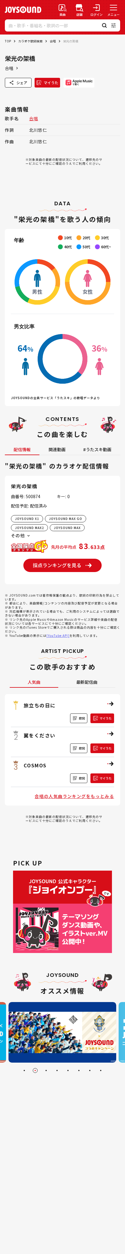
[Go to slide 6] (78, 1070)
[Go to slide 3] (46, 1070)
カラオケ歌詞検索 (30, 41)
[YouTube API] (57, 635)
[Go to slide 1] (24, 1070)
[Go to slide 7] (89, 1070)
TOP (8, 41)
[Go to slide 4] (57, 1070)
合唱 (53, 41)
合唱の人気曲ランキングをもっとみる (74, 796)
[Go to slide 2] (35, 1070)
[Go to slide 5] (68, 1070)
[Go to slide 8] (100, 1070)
